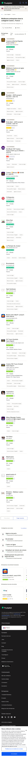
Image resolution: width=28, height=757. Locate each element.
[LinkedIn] (11, 717)
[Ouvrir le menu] (26, 2)
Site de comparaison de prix (13, 411)
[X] (5, 717)
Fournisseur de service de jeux (13, 303)
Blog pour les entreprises (8, 708)
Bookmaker (18, 54)
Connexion (4, 682)
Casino (17, 60)
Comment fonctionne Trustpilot (7, 650)
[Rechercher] (23, 3)
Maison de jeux (10, 57)
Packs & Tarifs (5, 701)
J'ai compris (14, 753)
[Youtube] (14, 717)
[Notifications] (20, 3)
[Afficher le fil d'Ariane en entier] (2, 14)
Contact (4, 643)
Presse (3, 658)
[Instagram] (8, 717)
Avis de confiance (6, 675)
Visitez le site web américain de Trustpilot (12, 9)
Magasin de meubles (11, 108)
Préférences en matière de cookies (14, 748)
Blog (3, 646)
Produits (4, 698)
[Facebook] (2, 717)
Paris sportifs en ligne (20, 57)
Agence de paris (10, 60)
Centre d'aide (5, 679)
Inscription (4, 686)
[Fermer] (25, 8)
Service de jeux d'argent (19, 209)
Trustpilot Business (6, 694)
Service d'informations (12, 211)
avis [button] (11, 49)
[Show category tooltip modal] (22, 23)
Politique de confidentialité (9, 725)
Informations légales (7, 722)
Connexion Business (7, 705)
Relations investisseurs (7, 661)
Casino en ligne (10, 54)
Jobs (3, 639)
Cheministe (9, 135)
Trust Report (5, 654)
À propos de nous (6, 636)
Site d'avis (9, 209)
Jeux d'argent (7, 14)
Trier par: (11, 34)
